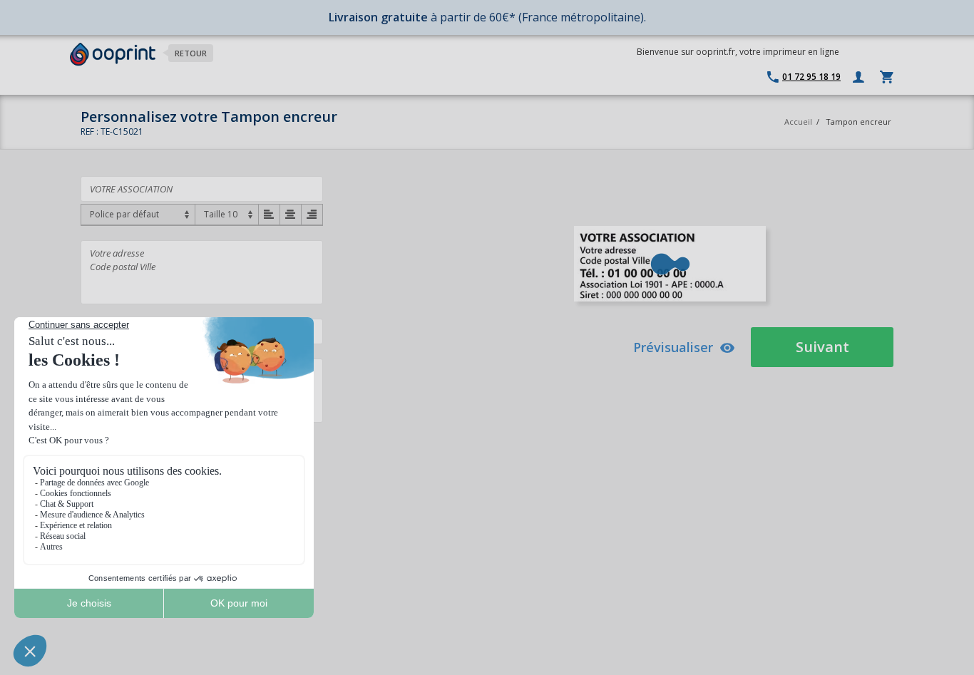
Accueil (798, 121)
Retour (191, 53)
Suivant (822, 346)
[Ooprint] (112, 54)
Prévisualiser (673, 347)
